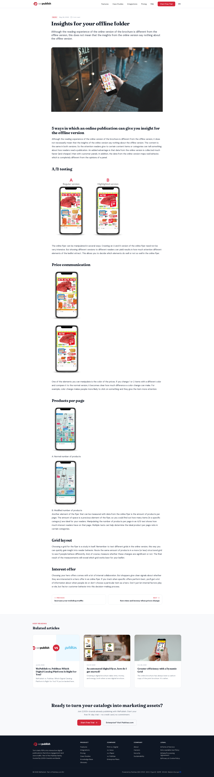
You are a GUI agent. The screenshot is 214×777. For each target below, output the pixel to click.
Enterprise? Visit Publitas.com (120, 722)
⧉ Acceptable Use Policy (169, 750)
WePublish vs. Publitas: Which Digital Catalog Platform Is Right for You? (56, 671)
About (136, 747)
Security (137, 753)
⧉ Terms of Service (167, 747)
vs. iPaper (110, 753)
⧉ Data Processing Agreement (167, 754)
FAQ (152, 4)
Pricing (144, 4)
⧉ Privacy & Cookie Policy (170, 758)
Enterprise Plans (113, 759)
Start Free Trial (166, 4)
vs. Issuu (110, 750)
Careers (137, 750)
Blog (55, 17)
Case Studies (118, 4)
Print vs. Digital (112, 747)
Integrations (132, 4)
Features (105, 4)
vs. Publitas (111, 756)
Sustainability (139, 756)
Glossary (83, 762)
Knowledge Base (86, 759)
